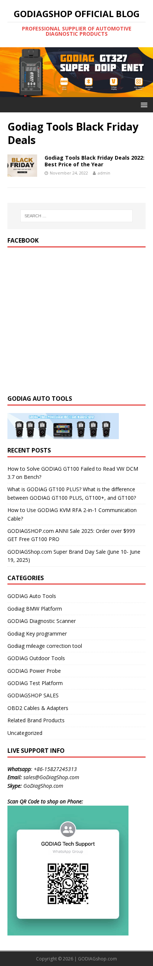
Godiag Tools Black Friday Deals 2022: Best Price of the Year (94, 161)
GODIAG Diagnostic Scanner (41, 620)
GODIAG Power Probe (34, 670)
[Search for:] (76, 215)
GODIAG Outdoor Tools (36, 658)
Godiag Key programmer (37, 633)
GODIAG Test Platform (35, 683)
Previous (9, 70)
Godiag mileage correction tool (44, 645)
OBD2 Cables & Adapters (37, 707)
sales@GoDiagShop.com (51, 777)
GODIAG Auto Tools (31, 595)
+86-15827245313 (55, 769)
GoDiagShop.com (43, 785)
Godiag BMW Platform (34, 608)
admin (104, 173)
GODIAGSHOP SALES (33, 695)
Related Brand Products (36, 720)
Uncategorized (24, 732)
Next (143, 70)
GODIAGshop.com (97, 959)
